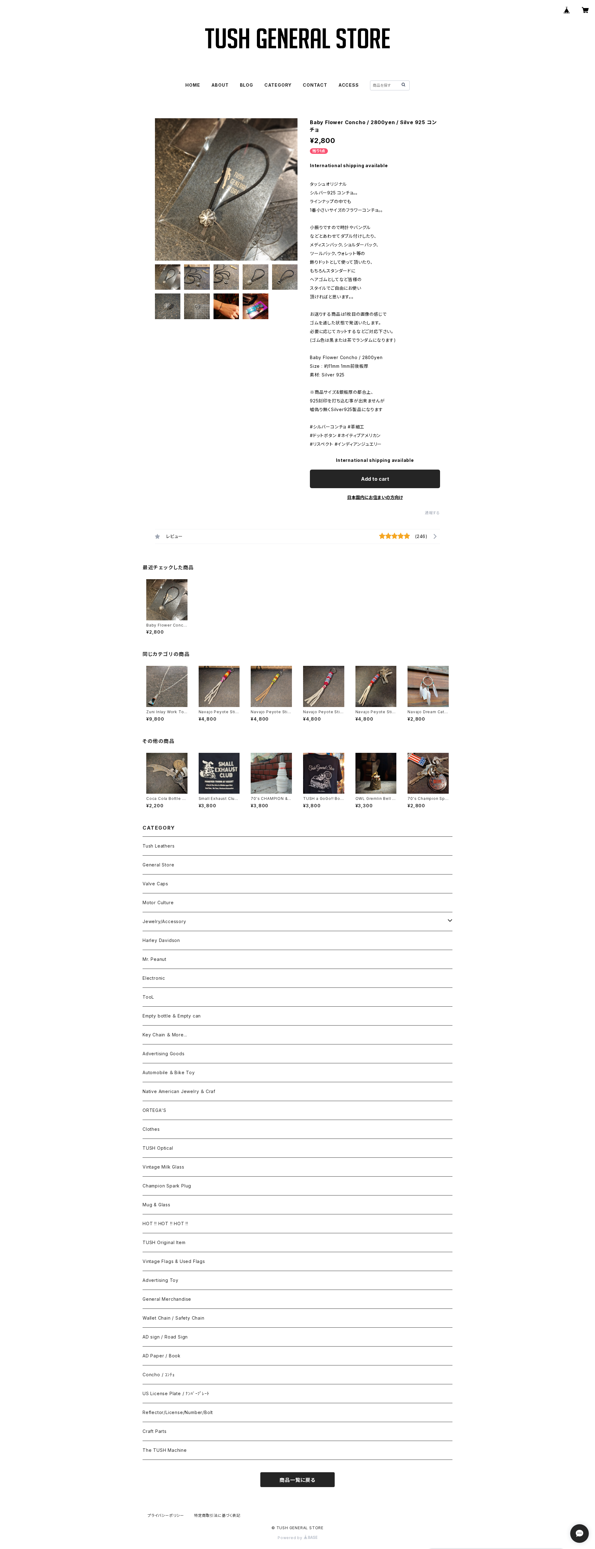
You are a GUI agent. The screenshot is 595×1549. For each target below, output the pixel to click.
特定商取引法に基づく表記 (217, 1515)
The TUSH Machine (165, 1450)
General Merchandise (167, 1299)
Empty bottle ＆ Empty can (172, 1015)
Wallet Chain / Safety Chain (174, 1318)
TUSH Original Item (164, 1242)
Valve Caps (155, 883)
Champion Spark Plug (167, 1185)
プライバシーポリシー (166, 1515)
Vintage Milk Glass (163, 1166)
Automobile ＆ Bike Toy (169, 1072)
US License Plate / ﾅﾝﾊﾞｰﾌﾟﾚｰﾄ (176, 1393)
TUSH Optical (158, 1148)
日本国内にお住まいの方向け (375, 497)
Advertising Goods (164, 1053)
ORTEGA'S (154, 1110)
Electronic (154, 978)
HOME (192, 85)
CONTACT (315, 85)
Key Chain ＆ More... (165, 1034)
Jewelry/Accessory (164, 921)
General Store (158, 864)
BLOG (246, 85)
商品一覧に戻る (297, 1480)
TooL (148, 997)
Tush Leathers (158, 845)
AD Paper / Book (162, 1355)
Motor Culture (158, 902)
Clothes (151, 1129)
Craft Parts (155, 1431)
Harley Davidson (161, 940)
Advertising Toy (160, 1280)
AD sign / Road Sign (165, 1336)
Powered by (291, 1537)
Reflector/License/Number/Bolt (178, 1412)
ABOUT (220, 85)
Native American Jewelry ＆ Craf (179, 1091)
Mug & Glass (156, 1204)
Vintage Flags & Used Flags (174, 1261)
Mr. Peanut (154, 959)
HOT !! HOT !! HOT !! (165, 1223)
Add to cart (375, 479)
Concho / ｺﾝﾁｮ (158, 1374)
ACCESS (348, 85)
